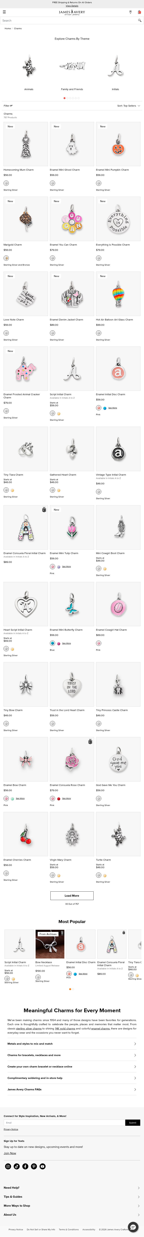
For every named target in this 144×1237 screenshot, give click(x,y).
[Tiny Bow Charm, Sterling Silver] (6, 723)
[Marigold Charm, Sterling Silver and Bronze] (6, 258)
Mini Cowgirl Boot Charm (110, 553)
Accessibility (88, 1229)
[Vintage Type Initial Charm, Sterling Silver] (98, 491)
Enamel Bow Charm (15, 785)
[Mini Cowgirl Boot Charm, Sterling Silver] (98, 568)
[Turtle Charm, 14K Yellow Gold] (104, 875)
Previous (4, 70)
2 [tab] (67, 99)
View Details (72, 5)
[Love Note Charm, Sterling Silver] (6, 333)
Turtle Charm (103, 860)
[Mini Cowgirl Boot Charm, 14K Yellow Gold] (104, 568)
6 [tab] (79, 99)
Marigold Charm (13, 245)
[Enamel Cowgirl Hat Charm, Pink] (98, 643)
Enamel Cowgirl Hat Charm (111, 630)
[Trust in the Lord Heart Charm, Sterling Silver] (52, 723)
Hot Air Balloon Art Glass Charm (114, 319)
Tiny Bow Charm (13, 710)
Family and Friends (72, 89)
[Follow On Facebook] (25, 1166)
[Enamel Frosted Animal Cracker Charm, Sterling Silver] (6, 411)
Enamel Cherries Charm (17, 860)
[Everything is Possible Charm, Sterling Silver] (98, 258)
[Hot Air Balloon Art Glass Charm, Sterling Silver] (98, 333)
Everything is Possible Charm (113, 245)
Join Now (10, 1153)
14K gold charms (65, 1028)
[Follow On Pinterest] (34, 1166)
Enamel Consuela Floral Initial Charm (25, 553)
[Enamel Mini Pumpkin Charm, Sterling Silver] (98, 183)
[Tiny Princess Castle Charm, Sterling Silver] (98, 723)
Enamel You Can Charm (63, 245)
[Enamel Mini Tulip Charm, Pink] (52, 566)
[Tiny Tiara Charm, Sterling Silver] (6, 490)
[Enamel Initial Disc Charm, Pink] (98, 407)
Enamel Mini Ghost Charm (65, 170)
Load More (72, 895)
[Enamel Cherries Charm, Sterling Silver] (6, 873)
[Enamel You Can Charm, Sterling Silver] (52, 258)
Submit (132, 1122)
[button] (133, 1227)
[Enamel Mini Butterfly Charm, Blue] (52, 643)
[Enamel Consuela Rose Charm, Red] (58, 798)
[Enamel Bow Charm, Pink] (6, 798)
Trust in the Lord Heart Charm (67, 710)
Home (8, 28)
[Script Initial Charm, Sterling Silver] (52, 413)
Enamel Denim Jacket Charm (66, 319)
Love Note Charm (14, 319)
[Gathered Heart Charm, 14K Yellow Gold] (58, 490)
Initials (115, 89)
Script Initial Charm (60, 394)
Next (140, 70)
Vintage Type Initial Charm (111, 475)
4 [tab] (73, 99)
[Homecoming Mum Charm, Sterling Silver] (6, 183)
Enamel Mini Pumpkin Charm (112, 170)
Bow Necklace (43, 962)
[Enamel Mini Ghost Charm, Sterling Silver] (52, 183)
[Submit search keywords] (141, 20)
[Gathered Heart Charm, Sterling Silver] (52, 490)
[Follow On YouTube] (43, 1166)
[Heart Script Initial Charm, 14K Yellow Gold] (12, 648)
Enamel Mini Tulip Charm (64, 553)
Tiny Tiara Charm (13, 475)
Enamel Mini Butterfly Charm (66, 630)
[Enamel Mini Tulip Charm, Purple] (58, 566)
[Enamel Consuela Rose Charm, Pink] (52, 798)
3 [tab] (70, 99)
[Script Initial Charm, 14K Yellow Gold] (58, 413)
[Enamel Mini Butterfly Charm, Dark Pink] (58, 643)
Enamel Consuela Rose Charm (67, 785)
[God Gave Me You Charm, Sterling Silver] (98, 798)
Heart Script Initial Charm (18, 630)
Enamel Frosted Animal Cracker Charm (22, 395)
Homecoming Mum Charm (19, 170)
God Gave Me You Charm (110, 785)
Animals (28, 89)
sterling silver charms (29, 1028)
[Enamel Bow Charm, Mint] (12, 798)
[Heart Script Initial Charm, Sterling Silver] (6, 648)
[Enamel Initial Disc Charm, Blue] (104, 408)
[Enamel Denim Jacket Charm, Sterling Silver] (52, 333)
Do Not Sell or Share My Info (41, 1229)
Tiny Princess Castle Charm (112, 710)
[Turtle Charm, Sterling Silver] (98, 875)
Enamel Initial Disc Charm (110, 394)
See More (112, 407)
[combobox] (72, 20)
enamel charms (100, 1028)
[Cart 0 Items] (139, 12)
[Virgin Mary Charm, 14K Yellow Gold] (58, 875)
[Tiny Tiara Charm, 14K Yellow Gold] (12, 490)
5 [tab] (76, 99)
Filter (7, 106)
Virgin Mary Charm (60, 860)
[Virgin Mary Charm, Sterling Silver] (52, 875)
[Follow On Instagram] (8, 1166)
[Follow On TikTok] (17, 1166)
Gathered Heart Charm (63, 475)
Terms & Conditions (69, 1229)
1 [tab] (64, 99)
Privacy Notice (11, 1129)
